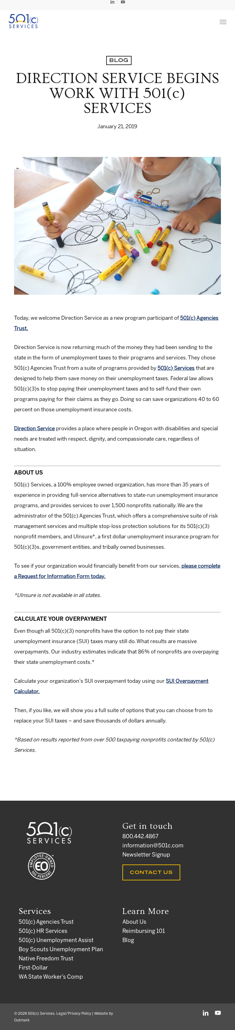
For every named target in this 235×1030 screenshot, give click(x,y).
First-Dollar (33, 968)
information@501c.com (153, 846)
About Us (134, 922)
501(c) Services (176, 368)
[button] (223, 22)
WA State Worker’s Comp (51, 977)
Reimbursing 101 (143, 931)
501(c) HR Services (43, 931)
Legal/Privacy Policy (73, 1013)
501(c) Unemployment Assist (56, 940)
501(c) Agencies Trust (46, 922)
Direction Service (34, 428)
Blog (119, 60)
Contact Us (151, 872)
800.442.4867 (140, 836)
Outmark (21, 1020)
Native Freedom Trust (46, 959)
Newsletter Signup (146, 855)
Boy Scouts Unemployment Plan (61, 949)
